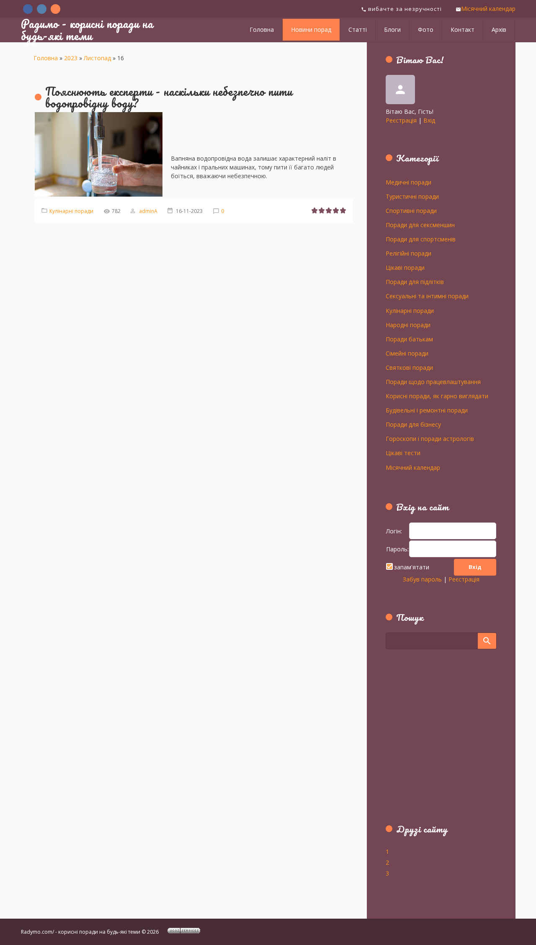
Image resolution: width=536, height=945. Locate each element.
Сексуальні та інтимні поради (427, 296)
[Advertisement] (438, 741)
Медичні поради (408, 182)
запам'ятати (411, 567)
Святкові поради (409, 367)
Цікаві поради (405, 267)
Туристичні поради (412, 196)
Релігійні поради (408, 253)
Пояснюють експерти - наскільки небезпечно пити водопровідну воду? (168, 97)
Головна (46, 58)
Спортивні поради (411, 210)
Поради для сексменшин (420, 224)
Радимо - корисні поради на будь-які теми (87, 29)
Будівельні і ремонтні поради (427, 410)
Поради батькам (409, 339)
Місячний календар (488, 9)
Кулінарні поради (71, 211)
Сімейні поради (407, 353)
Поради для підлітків (415, 281)
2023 (70, 58)
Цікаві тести (403, 452)
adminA (148, 211)
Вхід (429, 120)
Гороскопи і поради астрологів (430, 438)
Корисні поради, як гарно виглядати (437, 396)
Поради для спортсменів (421, 239)
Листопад (97, 58)
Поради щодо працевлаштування (433, 381)
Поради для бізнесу (413, 424)
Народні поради (408, 324)
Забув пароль (422, 579)
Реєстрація (401, 120)
